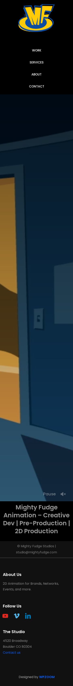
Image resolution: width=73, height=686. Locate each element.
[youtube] (5, 616)
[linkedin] (28, 616)
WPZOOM (47, 677)
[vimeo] (16, 616)
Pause (49, 494)
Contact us (11, 652)
